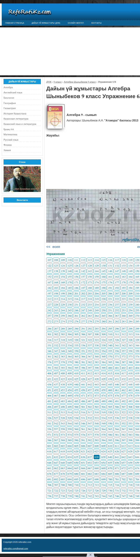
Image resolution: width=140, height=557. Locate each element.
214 (63, 299)
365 (76, 356)
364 (70, 356)
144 (97, 271)
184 (63, 288)
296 (117, 328)
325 (110, 340)
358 (130, 351)
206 (110, 293)
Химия (7, 150)
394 (70, 368)
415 (110, 373)
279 (97, 321)
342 (124, 345)
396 (83, 368)
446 (117, 384)
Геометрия (10, 108)
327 (124, 340)
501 (83, 407)
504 (103, 407)
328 (130, 340)
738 (63, 496)
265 (103, 315)
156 (76, 276)
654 (103, 462)
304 (70, 334)
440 (76, 384)
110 (70, 260)
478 (130, 395)
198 (56, 293)
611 (117, 446)
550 (110, 423)
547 (90, 423)
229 (63, 304)
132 (117, 265)
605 (76, 446)
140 (70, 271)
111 (76, 260)
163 (124, 276)
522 (124, 412)
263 (90, 315)
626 (117, 451)
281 (110, 321)
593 (97, 440)
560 (76, 429)
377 (56, 362)
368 (97, 356)
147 (117, 271)
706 (49, 485)
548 (97, 423)
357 (124, 351)
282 (117, 321)
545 (76, 423)
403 (130, 368)
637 (90, 457)
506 (117, 407)
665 (76, 468)
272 (49, 321)
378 (63, 362)
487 (90, 401)
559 (70, 429)
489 (103, 401)
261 (76, 315)
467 (56, 395)
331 (49, 345)
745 (110, 496)
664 (70, 468)
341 (117, 345)
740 (76, 496)
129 (97, 265)
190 (103, 288)
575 (76, 434)
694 (70, 479)
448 (130, 384)
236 (110, 304)
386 (117, 362)
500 (76, 407)
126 (76, 265)
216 (76, 299)
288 (63, 328)
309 (103, 334)
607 (90, 446)
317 (56, 340)
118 (124, 260)
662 (56, 468)
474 (103, 395)
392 (56, 368)
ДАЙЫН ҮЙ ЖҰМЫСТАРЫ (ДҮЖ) (46, 23)
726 (83, 490)
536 (117, 418)
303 (63, 334)
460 (110, 390)
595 (110, 440)
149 (130, 271)
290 (76, 328)
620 (76, 451)
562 (90, 429)
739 (70, 496)
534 (103, 418)
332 (56, 345)
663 (63, 468)
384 (103, 362)
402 (124, 368)
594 (103, 440)
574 (70, 434)
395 (76, 368)
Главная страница (14, 23)
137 (49, 271)
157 (83, 276)
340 (110, 345)
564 (103, 429)
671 (117, 468)
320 (76, 340)
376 (49, 362)
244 (63, 310)
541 (49, 423)
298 (130, 328)
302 (56, 334)
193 (124, 288)
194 (130, 288)
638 (97, 457)
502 (90, 407)
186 (76, 288)
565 (110, 429)
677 (56, 473)
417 (124, 373)
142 (83, 271)
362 (56, 356)
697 (90, 479)
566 (117, 429)
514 (70, 412)
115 (103, 260)
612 (124, 446)
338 (97, 345)
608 (97, 446)
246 (76, 310)
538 (130, 418)
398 (97, 368)
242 (49, 310)
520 (110, 412)
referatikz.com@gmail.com (15, 548)
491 (117, 401)
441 (83, 384)
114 (97, 260)
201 (76, 293)
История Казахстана (15, 113)
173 (90, 282)
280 (103, 321)
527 (56, 418)
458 (97, 390)
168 (56, 282)
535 (110, 418)
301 (49, 334)
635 (76, 457)
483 (63, 401)
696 (83, 479)
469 (70, 395)
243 (56, 310)
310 (110, 334)
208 (124, 293)
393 (63, 368)
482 (56, 401)
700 (110, 479)
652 (90, 462)
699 (103, 479)
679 (70, 473)
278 (90, 321)
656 (117, 462)
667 (90, 468)
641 (117, 457)
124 (63, 265)
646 (49, 462)
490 (110, 401)
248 (90, 310)
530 (76, 418)
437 (56, 384)
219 (97, 299)
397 (90, 368)
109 (63, 260)
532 (90, 418)
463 (130, 390)
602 (56, 446)
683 (97, 473)
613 (130, 446)
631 (49, 457)
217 (83, 299)
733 (130, 490)
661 (49, 468)
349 (70, 351)
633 (63, 457)
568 (130, 429)
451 (49, 390)
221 (110, 299)
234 (97, 304)
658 (130, 462)
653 (97, 462)
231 (76, 304)
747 (124, 496)
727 (90, 490)
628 (130, 451)
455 (76, 390)
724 (70, 490)
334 (70, 345)
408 (63, 373)
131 (110, 265)
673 (130, 468)
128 (90, 265)
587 (56, 440)
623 (97, 451)
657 (124, 462)
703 (130, 479)
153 (56, 276)
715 (110, 485)
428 (97, 379)
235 (103, 304)
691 (49, 479)
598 (130, 440)
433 (130, 379)
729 (103, 490)
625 (110, 451)
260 (70, 315)
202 (83, 293)
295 (110, 328)
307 (90, 334)
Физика (8, 144)
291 (83, 328)
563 (97, 429)
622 (90, 451)
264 (97, 315)
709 (70, 485)
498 (63, 407)
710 (76, 485)
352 (90, 351)
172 (83, 282)
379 (70, 362)
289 (70, 328)
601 (49, 446)
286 (49, 328)
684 (103, 473)
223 (124, 299)
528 (63, 418)
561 (83, 429)
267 (117, 315)
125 (70, 265)
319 (70, 340)
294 (103, 328)
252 (117, 310)
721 (49, 490)
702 (124, 479)
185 (70, 288)
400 (110, 368)
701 (117, 479)
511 (49, 412)
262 (83, 315)
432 (124, 379)
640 (110, 457)
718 (130, 485)
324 (103, 340)
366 (83, 356)
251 (110, 310)
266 (110, 315)
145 (103, 271)
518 (97, 412)
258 (56, 315)
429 (103, 379)
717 (124, 485)
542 (56, 423)
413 (97, 373)
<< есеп (53, 247)
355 (110, 351)
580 (110, 434)
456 (83, 390)
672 (124, 468)
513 (63, 412)
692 (56, 479)
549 (103, 423)
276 (76, 321)
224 (130, 299)
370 (110, 356)
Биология (9, 97)
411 (83, 373)
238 (124, 304)
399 (103, 368)
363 (63, 356)
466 (49, 395)
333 (63, 345)
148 (124, 271)
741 (83, 496)
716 (117, 485)
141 (76, 271)
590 (76, 440)
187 (83, 288)
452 (56, 390)
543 (63, 423)
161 (110, 276)
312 (124, 334)
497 (56, 407)
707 (56, 485)
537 (124, 418)
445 (110, 384)
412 (90, 373)
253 (124, 310)
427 (90, 379)
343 (130, 345)
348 (63, 351)
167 (49, 282)
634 (70, 457)
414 (103, 373)
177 (117, 282)
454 (70, 390)
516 (83, 412)
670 (110, 468)
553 (130, 423)
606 (83, 446)
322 (90, 340)
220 (103, 299)
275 (70, 321)
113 (90, 260)
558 (63, 429)
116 (110, 260)
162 (117, 276)
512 (56, 412)
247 (83, 310)
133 (124, 265)
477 (124, 395)
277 (83, 321)
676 (49, 473)
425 (76, 379)
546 (83, 423)
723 (63, 490)
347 (56, 351)
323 (97, 340)
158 (90, 276)
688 (130, 473)
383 (97, 362)
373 (130, 356)
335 (76, 345)
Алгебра (8, 87)
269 (130, 315)
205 (103, 293)
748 (130, 496)
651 (83, 462)
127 (83, 265)
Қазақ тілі (9, 129)
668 (97, 468)
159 (97, 276)
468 (63, 395)
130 (103, 265)
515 (76, 412)
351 (83, 351)
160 (103, 276)
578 (97, 434)
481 (49, 401)
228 (56, 304)
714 (103, 485)
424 (70, 379)
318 (63, 340)
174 (97, 282)
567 (124, 429)
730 (110, 490)
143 (90, 271)
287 (56, 328)
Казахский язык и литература (20, 124)
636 (83, 457)
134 (130, 265)
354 (103, 351)
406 (49, 373)
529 (70, 418)
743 (97, 496)
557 (56, 429)
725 (76, 490)
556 (49, 429)
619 (70, 451)
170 (70, 282)
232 (83, 304)
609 (103, 446)
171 (76, 282)
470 (76, 395)
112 (83, 260)
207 (117, 293)
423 (63, 379)
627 (124, 451)
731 (117, 490)
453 (63, 390)
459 (103, 390)
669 (103, 468)
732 (124, 490)
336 (83, 345)
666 (83, 468)
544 (70, 423)
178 (124, 282)
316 (49, 340)
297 (124, 328)
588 (63, 440)
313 (130, 334)
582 (124, 434)
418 (130, 373)
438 (63, 384)
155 (70, 276)
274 (63, 321)
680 (76, 473)
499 (70, 407)
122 (49, 265)
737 (56, 496)
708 (63, 485)
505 (110, 407)
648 (63, 462)
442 (90, 384)
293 (97, 328)
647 (56, 462)
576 (83, 434)
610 (110, 446)
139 (63, 271)
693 (63, 479)
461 (117, 390)
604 (70, 446)
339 (103, 345)
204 (97, 293)
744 (103, 496)
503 (97, 407)
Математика (10, 134)
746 (117, 496)
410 (76, 373)
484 (70, 401)
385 (110, 362)
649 (70, 462)
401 (117, 368)
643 (130, 457)
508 (130, 407)
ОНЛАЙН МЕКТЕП (76, 23)
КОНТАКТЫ (96, 23)
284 (130, 321)
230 (70, 304)
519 (103, 412)
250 (103, 310)
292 (90, 328)
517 (90, 412)
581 (117, 434)
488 (97, 401)
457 (90, 390)
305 (76, 334)
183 (56, 288)
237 (117, 304)
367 (90, 356)
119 (130, 260)
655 (110, 462)
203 (90, 293)
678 (63, 473)
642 (124, 457)
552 (124, 423)
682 (90, 473)
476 (117, 395)
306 (83, 334)
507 (124, 407)
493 (130, 401)
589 (70, 440)
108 (56, 260)
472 (90, 395)
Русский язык (11, 139)
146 (110, 271)
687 (124, 473)
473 (97, 395)
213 (56, 299)
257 (49, 315)
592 (90, 440)
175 (103, 282)
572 (56, 434)
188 (90, 288)
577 (90, 434)
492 (124, 401)
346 (49, 351)
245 (70, 310)
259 (63, 315)
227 (49, 304)
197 (49, 293)
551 (117, 423)
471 (83, 395)
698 (97, 479)
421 (49, 379)
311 (117, 334)
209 (130, 293)
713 (97, 485)
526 (49, 418)
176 (110, 282)
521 (117, 412)
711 (83, 485)
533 (97, 418)
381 (83, 362)
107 (49, 260)
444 (103, 384)
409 (70, 373)
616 (49, 451)
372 (124, 356)
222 (117, 299)
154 (63, 276)
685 (110, 473)
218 (90, 299)
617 (56, 451)
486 (83, 401)
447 (124, 384)
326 (117, 340)
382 (90, 362)
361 (49, 356)
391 (49, 368)
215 (70, 299)
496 (49, 407)
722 (56, 490)
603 (63, 446)
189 (97, 288)
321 (83, 340)
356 (117, 351)
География (10, 103)
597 (124, 440)
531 (83, 418)
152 (49, 276)
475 (110, 395)
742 (90, 496)
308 (97, 334)
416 (117, 373)
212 (49, 299)
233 (90, 304)
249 (97, 310)
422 (56, 379)
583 (130, 434)
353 (97, 351)
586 (49, 440)
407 (56, 373)
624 (103, 451)
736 (49, 496)
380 (76, 362)
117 (117, 260)
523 (130, 412)
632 (56, 457)
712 (90, 485)
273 (56, 321)
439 (70, 384)
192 (117, 288)
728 (97, 490)
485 (76, 401)
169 (63, 282)
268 (124, 315)
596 (117, 440)
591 (83, 440)
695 (76, 479)
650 (76, 462)
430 (110, 379)
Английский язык (13, 92)
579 (103, 434)
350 (76, 351)
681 (83, 473)
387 (124, 362)
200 (70, 293)
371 (117, 356)
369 (103, 356)
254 (130, 310)
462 (124, 390)
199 (63, 293)
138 (56, 271)
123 (56, 265)
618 (63, 451)
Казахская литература (16, 118)
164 (130, 276)
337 (90, 345)
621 (83, 451)
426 (83, 379)
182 (49, 288)
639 (103, 457)
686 (117, 473)
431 (117, 379)
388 (130, 362)
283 (124, 321)
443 (97, 384)
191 (110, 288)
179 (130, 282)
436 (49, 384)
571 (49, 434)
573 (63, 434)
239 (130, 304)
